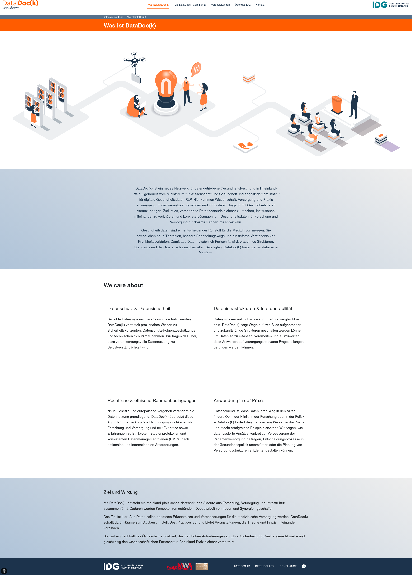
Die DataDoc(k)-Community (190, 4)
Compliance (288, 566)
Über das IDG (243, 4)
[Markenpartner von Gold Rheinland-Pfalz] (202, 566)
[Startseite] (20, 4)
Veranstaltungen (220, 4)
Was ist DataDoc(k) (158, 4)
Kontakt (260, 4)
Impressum (242, 566)
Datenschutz (264, 566)
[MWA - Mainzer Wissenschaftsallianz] (180, 566)
